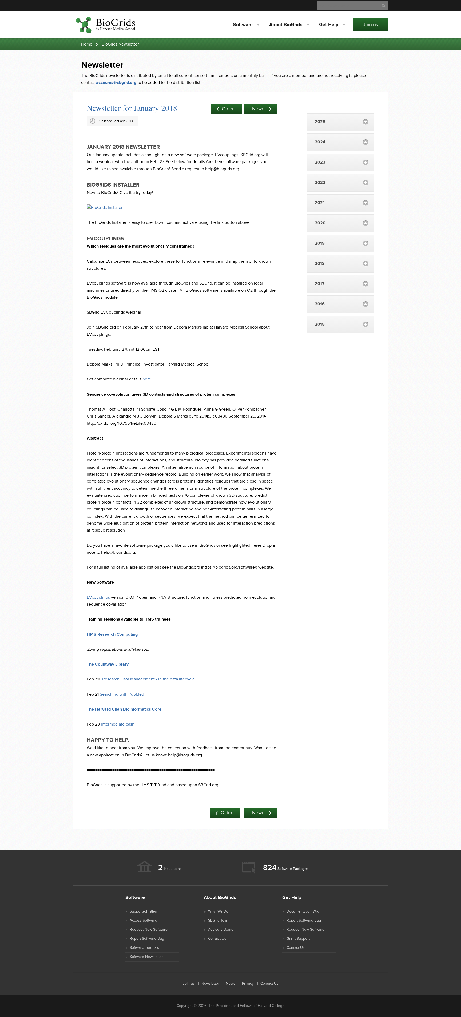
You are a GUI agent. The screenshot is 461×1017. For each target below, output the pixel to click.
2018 (320, 263)
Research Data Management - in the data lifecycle (148, 679)
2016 (320, 304)
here (146, 379)
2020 (320, 223)
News (230, 984)
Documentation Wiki (303, 911)
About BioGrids (286, 25)
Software (243, 25)
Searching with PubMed (122, 694)
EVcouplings (98, 597)
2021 (320, 202)
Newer (259, 109)
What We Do (218, 911)
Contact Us (217, 939)
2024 (320, 142)
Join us (370, 24)
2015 (320, 324)
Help (328, 25)
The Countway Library (108, 664)
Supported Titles (143, 911)
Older (228, 109)
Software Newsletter (146, 957)
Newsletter (210, 984)
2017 (319, 283)
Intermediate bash (117, 724)
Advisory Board (220, 929)
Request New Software (149, 929)
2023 (320, 162)
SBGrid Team (218, 920)
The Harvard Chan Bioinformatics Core (124, 709)
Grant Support (298, 939)
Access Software (143, 920)
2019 (320, 243)
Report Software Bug (147, 939)
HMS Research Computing (112, 634)
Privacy (248, 984)
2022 (320, 182)
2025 (320, 121)
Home (86, 44)
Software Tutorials (144, 948)
